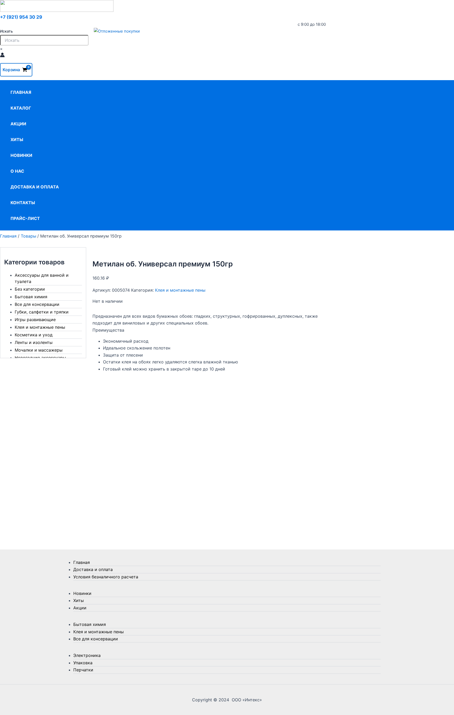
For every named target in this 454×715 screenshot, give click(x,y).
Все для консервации (37, 304)
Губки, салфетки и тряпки (42, 312)
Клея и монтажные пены (40, 327)
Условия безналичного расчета (105, 576)
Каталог (21, 108)
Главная (21, 92)
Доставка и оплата (35, 186)
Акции (18, 123)
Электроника (87, 655)
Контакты (23, 202)
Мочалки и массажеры (39, 350)
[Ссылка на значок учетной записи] (2, 55)
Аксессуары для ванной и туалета (42, 278)
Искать (6, 31)
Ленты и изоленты (34, 342)
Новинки (21, 155)
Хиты (17, 139)
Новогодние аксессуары (40, 357)
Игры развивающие (35, 319)
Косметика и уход (34, 334)
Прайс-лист (25, 218)
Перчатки (83, 669)
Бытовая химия (31, 296)
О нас (17, 171)
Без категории (30, 289)
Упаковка (82, 662)
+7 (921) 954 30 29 (21, 17)
